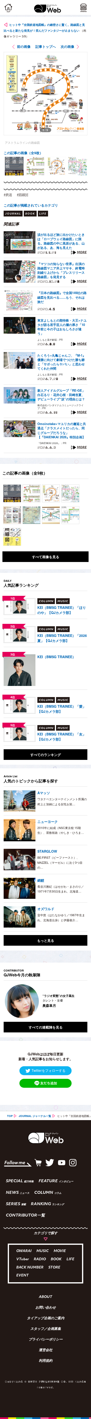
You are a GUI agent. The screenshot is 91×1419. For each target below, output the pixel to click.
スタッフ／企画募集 (45, 1329)
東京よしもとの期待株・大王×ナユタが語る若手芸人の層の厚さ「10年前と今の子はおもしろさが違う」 (62, 327)
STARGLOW (47, 851)
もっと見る (45, 940)
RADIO (40, 1259)
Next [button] (80, 1001)
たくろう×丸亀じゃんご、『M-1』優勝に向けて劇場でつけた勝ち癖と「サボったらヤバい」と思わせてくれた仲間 (61, 362)
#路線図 (22, 195)
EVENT (22, 1275)
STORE (54, 1267)
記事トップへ (45, 46)
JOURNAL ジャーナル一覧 (35, 1116)
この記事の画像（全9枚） (23, 152)
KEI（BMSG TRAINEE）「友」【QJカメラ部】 (61, 737)
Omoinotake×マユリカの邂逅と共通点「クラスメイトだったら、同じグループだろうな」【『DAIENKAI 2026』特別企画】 (61, 430)
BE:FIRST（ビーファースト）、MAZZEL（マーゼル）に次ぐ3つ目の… (60, 862)
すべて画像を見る (45, 556)
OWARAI (24, 1251)
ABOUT (45, 1297)
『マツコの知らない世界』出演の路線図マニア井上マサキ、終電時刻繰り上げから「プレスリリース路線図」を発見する (61, 270)
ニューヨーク (47, 821)
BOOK (56, 1259)
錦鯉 (40, 880)
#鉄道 (8, 195)
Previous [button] (7, 1001)
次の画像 (67, 46)
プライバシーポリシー (46, 1339)
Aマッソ (43, 792)
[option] (14, 166)
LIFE (70, 1259)
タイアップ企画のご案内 (45, 1318)
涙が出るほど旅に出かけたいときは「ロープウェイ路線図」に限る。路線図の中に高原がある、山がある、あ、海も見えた (61, 241)
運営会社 (45, 1350)
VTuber (22, 1259)
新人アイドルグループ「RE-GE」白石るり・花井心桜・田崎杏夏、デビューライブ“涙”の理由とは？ (61, 394)
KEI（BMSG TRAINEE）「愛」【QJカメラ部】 (61, 709)
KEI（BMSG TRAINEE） (56, 656)
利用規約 (45, 1361)
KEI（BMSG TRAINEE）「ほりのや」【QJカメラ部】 (61, 610)
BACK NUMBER (29, 1267)
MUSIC (42, 1251)
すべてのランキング (45, 754)
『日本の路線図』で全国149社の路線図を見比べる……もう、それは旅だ (62, 297)
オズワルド (45, 908)
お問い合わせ (45, 1308)
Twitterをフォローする (49, 1070)
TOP (10, 1116)
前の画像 (24, 46)
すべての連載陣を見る (46, 1027)
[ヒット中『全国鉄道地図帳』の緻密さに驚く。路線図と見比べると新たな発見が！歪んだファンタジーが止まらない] (12, 493)
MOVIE (60, 1251)
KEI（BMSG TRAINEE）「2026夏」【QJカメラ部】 (62, 638)
